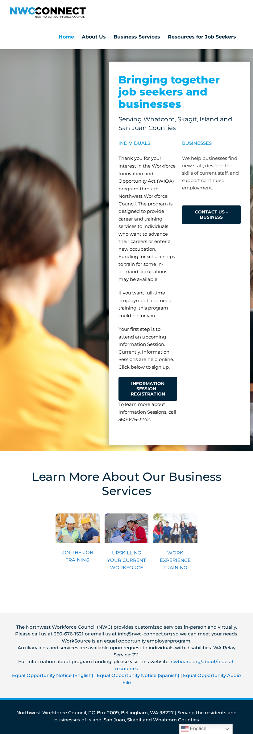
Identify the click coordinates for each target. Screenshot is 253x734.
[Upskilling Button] (127, 516)
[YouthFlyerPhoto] (175, 516)
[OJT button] (78, 516)
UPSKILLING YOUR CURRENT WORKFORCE (126, 560)
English (197, 728)
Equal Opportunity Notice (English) (52, 675)
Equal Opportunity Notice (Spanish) (138, 675)
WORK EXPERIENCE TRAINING (175, 560)
